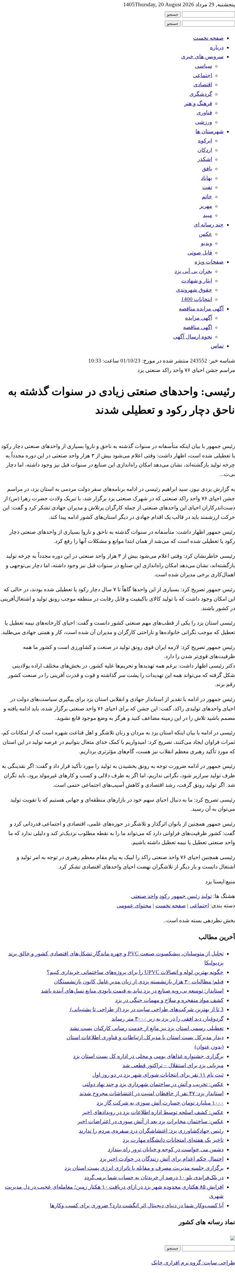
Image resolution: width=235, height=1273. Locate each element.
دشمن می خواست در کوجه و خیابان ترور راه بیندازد (166, 1149)
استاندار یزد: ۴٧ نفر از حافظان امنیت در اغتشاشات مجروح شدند (151, 1093)
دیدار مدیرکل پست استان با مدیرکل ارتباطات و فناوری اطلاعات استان (145, 1037)
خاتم (207, 197)
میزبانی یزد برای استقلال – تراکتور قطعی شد (173, 1065)
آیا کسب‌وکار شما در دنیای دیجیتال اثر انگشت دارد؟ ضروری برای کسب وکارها (137, 1205)
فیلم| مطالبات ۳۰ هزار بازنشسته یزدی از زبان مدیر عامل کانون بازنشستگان (139, 982)
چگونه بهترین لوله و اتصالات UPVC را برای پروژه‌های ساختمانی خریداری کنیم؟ (135, 972)
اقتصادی (202, 84)
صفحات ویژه (209, 262)
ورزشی (203, 122)
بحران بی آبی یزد (193, 271)
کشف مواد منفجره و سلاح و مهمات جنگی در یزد (169, 1000)
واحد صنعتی (144, 896)
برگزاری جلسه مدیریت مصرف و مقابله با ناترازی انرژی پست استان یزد (144, 1168)
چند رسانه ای (209, 225)
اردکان (204, 150)
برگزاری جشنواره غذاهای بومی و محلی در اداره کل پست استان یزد (148, 1056)
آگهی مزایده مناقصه (201, 309)
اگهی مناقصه (197, 327)
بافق (207, 169)
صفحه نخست (208, 38)
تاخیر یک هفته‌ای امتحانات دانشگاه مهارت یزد (173, 1140)
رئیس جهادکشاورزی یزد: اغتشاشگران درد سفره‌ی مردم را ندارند (151, 1131)
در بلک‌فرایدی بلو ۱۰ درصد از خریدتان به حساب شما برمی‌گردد (154, 1177)
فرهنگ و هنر (198, 103)
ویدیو (206, 243)
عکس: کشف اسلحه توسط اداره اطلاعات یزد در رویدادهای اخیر (153, 1112)
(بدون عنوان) (209, 1047)
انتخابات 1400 (196, 299)
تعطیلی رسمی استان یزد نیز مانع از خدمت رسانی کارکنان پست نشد (147, 1028)
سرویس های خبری (202, 56)
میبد (207, 215)
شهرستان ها (209, 131)
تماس (217, 346)
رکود (164, 896)
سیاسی (203, 66)
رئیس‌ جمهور (185, 896)
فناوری (204, 112)
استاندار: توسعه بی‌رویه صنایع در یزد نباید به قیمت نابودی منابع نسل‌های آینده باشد (132, 991)
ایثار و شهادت (196, 281)
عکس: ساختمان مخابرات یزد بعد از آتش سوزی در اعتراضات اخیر (150, 1121)
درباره (217, 47)
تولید (206, 896)
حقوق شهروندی (194, 290)
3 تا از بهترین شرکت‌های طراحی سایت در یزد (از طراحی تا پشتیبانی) (146, 1009)
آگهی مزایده (198, 318)
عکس (205, 234)
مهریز (205, 206)
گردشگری (200, 94)
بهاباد (206, 178)
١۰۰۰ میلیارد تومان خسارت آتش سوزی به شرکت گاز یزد (160, 1103)
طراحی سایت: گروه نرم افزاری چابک (193, 1263)
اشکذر (204, 159)
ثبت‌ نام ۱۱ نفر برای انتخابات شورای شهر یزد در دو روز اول (158, 1075)
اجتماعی (202, 75)
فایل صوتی (199, 253)
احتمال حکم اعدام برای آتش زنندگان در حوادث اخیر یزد (162, 1159)
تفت (207, 187)
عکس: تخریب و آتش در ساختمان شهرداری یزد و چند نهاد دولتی (153, 1084)
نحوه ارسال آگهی (192, 337)
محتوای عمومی (134, 906)
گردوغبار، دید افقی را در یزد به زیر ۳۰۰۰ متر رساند (167, 1019)
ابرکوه (205, 141)
